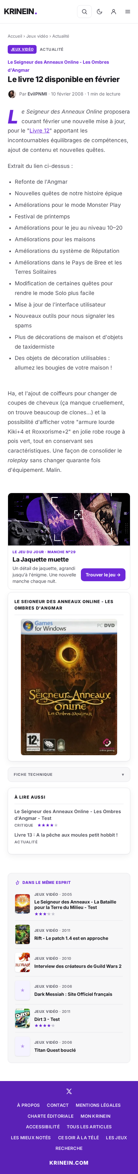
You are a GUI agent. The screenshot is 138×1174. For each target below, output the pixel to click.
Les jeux (116, 1137)
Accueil (15, 36)
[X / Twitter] (69, 1091)
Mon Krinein (95, 1116)
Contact (58, 1105)
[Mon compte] (113, 11)
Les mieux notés (31, 1137)
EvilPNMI (37, 93)
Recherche (69, 1148)
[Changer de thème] (99, 11)
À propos (28, 1105)
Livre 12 (39, 130)
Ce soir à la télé (78, 1137)
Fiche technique (33, 774)
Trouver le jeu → (103, 574)
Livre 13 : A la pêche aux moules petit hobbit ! (66, 835)
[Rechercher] (84, 11)
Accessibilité (43, 1126)
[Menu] (127, 11)
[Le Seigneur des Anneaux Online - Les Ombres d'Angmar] (69, 687)
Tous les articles (89, 1126)
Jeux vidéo (37, 36)
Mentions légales (98, 1105)
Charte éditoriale (51, 1116)
